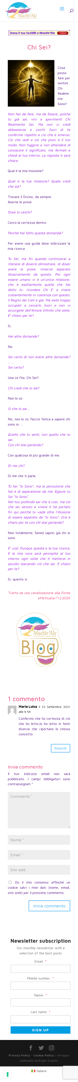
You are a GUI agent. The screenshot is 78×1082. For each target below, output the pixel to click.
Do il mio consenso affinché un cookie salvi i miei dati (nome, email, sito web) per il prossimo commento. (39, 887)
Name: (40, 995)
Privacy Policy (19, 1055)
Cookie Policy (43, 1055)
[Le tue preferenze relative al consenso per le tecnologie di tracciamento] (7, 1074)
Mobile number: (40, 978)
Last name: (40, 1012)
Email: (40, 961)
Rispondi (61, 748)
